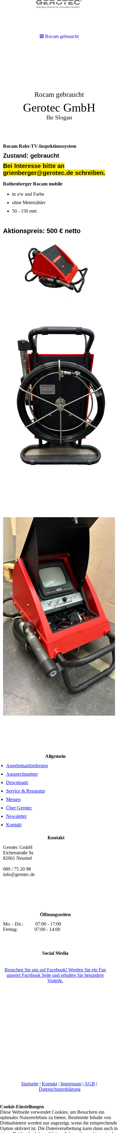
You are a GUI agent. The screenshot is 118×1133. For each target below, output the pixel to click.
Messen (13, 799)
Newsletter (16, 816)
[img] (59, 92)
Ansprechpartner (22, 774)
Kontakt (13, 824)
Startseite (29, 1083)
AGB (89, 1083)
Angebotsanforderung (27, 765)
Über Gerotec (19, 807)
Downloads (17, 782)
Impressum (71, 1083)
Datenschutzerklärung (59, 1089)
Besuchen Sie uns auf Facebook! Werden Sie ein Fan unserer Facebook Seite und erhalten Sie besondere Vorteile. (55, 975)
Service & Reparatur (25, 790)
